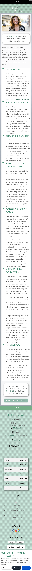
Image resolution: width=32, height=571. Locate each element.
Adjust (12, 542)
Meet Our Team (17, 506)
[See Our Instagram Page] (16, 530)
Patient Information (17, 510)
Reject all (16, 568)
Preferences (6, 568)
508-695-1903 (10, 435)
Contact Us (17, 515)
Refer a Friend (17, 518)
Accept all (26, 568)
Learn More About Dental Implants (17, 100)
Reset (20, 542)
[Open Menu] (31, 0)
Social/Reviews (17, 513)
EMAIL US (17, 440)
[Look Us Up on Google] (19, 530)
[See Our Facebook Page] (13, 530)
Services (17, 508)
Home (17, 2)
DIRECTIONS (17, 428)
